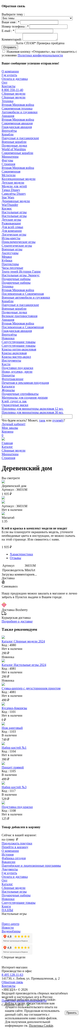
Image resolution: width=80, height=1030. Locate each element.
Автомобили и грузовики (20, 112)
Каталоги (8, 386)
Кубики (7, 260)
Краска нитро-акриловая (19, 349)
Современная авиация (17, 123)
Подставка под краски (17, 807)
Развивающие (11, 223)
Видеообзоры (11, 931)
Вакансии (8, 862)
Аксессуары (10, 253)
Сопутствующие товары (18, 342)
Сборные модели (13, 93)
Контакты (8, 86)
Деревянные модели (16, 201)
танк (42, 420)
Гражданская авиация (17, 127)
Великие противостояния (19, 316)
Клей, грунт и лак (14, 401)
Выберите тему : (13, 14)
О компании (10, 71)
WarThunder (10, 205)
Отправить (9, 47)
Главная (7, 443)
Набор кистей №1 (14, 747)
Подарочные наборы (16, 279)
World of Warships (14, 149)
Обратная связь (12, 982)
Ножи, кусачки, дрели (17, 371)
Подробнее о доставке (17, 621)
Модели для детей (14, 186)
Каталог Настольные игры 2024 (24, 665)
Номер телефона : (15, 26)
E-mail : (8, 31)
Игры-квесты (11, 238)
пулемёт (58, 420)
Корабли (8, 134)
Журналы (8, 390)
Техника (7, 101)
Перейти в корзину (15, 847)
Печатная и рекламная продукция (25, 382)
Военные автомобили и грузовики (26, 297)
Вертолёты (9, 130)
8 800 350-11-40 (12, 90)
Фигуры (7, 160)
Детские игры (11, 219)
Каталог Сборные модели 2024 (23, 641)
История (8, 854)
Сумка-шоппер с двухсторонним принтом (31, 688)
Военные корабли (14, 142)
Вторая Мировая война (18, 104)
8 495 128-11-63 (12, 974)
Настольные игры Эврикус (21, 275)
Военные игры (12, 249)
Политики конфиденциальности (40, 55)
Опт (4, 82)
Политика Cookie (41, 1025)
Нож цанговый (12, 728)
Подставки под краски (17, 368)
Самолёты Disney (14, 193)
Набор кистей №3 (14, 787)
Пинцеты (8, 375)
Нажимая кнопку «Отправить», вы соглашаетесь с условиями (39, 53)
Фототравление (12, 379)
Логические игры (14, 234)
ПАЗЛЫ (7, 910)
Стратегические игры (17, 245)
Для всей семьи (12, 227)
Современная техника (17, 108)
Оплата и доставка (15, 79)
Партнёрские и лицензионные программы (31, 865)
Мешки (7, 256)
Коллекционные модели (18, 179)
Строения (8, 164)
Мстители (9, 175)
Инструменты (11, 360)
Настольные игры (14, 212)
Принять (71, 1012)
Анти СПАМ (40, 43)
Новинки (8, 338)
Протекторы (10, 264)
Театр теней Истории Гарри (21, 271)
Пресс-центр (10, 924)
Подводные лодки (14, 145)
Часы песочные (12, 268)
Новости (8, 927)
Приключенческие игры (18, 242)
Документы (10, 869)
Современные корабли (17, 153)
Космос (7, 208)
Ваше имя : (10, 22)
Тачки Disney (11, 190)
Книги (6, 906)
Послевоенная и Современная (23, 293)
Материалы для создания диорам (25, 397)
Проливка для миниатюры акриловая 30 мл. (32, 412)
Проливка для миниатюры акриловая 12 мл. (32, 408)
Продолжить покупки (17, 843)
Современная (11, 171)
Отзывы (15, 558)
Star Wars (8, 197)
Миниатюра (10, 156)
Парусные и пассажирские (20, 138)
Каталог (7, 446)
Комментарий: (12, 39)
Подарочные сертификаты (20, 394)
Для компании (12, 230)
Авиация (8, 116)
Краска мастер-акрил (16, 357)
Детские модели (13, 182)
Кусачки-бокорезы (14, 708)
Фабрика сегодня (14, 858)
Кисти (6, 364)
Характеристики (21, 554)
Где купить (9, 75)
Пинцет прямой (13, 767)
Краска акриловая (14, 353)
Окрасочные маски (15, 405)
